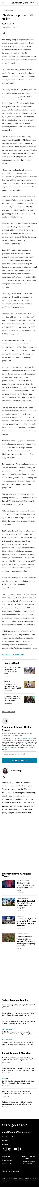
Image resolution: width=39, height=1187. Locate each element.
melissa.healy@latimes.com (13, 654)
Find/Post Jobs (7, 1160)
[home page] (19, 3)
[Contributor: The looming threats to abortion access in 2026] (29, 684)
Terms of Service (27, 738)
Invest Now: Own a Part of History (28, 1162)
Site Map (5, 1140)
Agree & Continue (19, 760)
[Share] (4, 33)
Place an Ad (6, 1164)
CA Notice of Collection (12, 1180)
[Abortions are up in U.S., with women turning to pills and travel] (29, 699)
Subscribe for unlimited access (11, 1137)
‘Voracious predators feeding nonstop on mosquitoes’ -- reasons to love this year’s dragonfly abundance (26, 941)
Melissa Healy (16, 771)
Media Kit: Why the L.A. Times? (28, 1157)
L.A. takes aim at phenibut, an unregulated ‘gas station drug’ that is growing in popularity (26, 922)
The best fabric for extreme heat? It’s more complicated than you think (25, 886)
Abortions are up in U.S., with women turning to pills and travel (12, 698)
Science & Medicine (8, 10)
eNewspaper (6, 1156)
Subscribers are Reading (15, 1000)
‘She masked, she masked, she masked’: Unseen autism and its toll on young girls (26, 904)
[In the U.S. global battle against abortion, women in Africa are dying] (29, 670)
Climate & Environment (24, 880)
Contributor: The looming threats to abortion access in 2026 (12, 686)
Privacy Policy (6, 747)
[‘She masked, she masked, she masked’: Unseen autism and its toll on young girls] (8, 902)
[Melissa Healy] (5, 770)
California (20, 916)
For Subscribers (7, 1029)
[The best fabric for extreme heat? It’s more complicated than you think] (8, 884)
